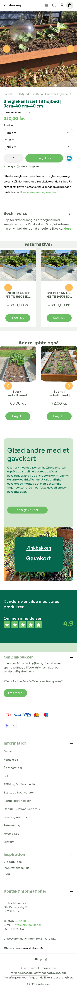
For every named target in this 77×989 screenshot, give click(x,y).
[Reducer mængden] (8, 158)
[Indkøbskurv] (69, 5)
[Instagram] (45, 960)
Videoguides (13, 861)
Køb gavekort (27, 510)
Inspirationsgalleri (16, 868)
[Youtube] (36, 960)
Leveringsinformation (18, 817)
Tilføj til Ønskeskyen (69, 158)
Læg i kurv (44, 158)
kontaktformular (34, 948)
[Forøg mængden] (18, 158)
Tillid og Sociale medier (20, 784)
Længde (9, 139)
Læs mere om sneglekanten (39, 192)
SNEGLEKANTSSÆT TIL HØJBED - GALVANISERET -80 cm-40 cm (59, 295)
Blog (7, 874)
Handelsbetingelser (17, 800)
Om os (8, 751)
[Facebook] (31, 960)
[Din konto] (62, 5)
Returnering (12, 825)
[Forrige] (6, 49)
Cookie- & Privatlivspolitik (22, 809)
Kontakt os (11, 759)
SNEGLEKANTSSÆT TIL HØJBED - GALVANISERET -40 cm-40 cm (18, 295)
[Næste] (70, 49)
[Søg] (54, 5)
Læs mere (15, 693)
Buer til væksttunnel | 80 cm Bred (17, 393)
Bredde (8, 125)
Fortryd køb (11, 833)
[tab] (38, 221)
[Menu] (46, 5)
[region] (38, 49)
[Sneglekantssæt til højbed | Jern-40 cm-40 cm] (38, 49)
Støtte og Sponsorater (19, 792)
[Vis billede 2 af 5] (33, 83)
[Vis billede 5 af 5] (49, 83)
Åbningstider (13, 768)
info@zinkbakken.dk (28, 925)
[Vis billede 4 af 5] (44, 83)
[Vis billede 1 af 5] (27, 83)
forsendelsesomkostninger (29, 973)
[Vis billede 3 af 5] (38, 83)
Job (6, 776)
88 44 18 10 (22, 921)
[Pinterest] (41, 960)
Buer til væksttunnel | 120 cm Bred (59, 393)
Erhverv (9, 841)
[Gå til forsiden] (12, 5)
